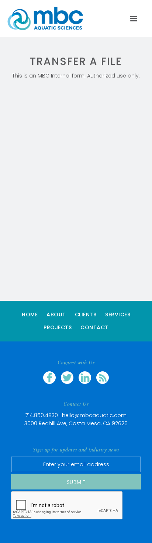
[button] (133, 18)
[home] (48, 18)
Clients (86, 314)
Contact (94, 327)
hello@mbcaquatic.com (94, 415)
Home (30, 314)
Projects (58, 327)
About (56, 314)
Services (117, 314)
